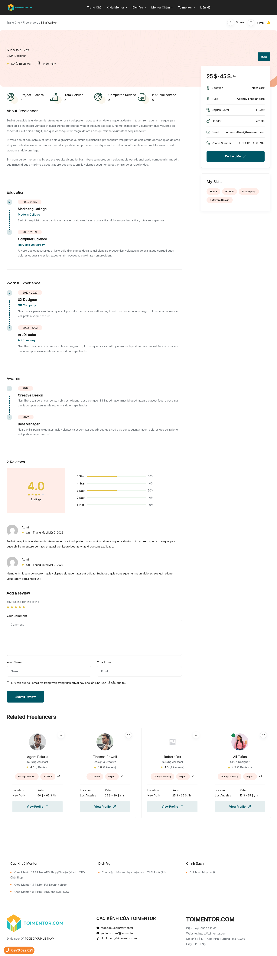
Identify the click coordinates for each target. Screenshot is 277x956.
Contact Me (233, 156)
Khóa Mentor (116, 7)
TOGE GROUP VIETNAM (39, 938)
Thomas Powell (105, 757)
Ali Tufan (240, 757)
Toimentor (185, 7)
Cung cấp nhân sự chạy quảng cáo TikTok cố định (134, 872)
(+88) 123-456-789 (252, 143)
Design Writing (26, 776)
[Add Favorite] (61, 735)
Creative (95, 776)
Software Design (219, 199)
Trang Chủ (94, 7)
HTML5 (229, 191)
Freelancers (30, 22)
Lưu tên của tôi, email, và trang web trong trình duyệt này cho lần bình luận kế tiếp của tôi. (68, 683)
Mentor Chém (161, 7)
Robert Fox (172, 757)
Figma (213, 191)
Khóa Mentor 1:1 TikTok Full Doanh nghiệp (40, 884)
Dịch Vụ (138, 7)
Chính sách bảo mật (202, 872)
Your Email (104, 662)
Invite (264, 56)
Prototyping (249, 191)
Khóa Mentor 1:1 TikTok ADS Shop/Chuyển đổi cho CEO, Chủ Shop (47, 875)
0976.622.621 (22, 950)
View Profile (35, 806)
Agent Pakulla (37, 757)
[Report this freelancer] (268, 22)
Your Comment (17, 616)
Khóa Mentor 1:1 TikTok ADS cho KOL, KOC (41, 892)
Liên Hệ (205, 7)
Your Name (14, 662)
